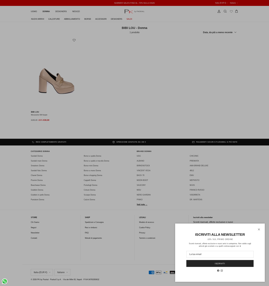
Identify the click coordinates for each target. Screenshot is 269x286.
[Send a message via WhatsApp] (4, 281)
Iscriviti (220, 263)
